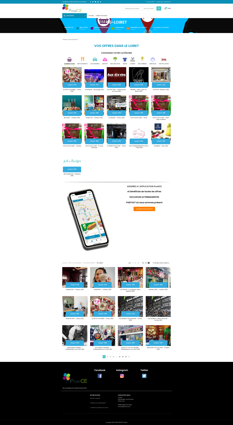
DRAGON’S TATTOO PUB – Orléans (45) (158, 348)
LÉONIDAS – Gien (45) (161, 146)
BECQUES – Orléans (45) (72, 118)
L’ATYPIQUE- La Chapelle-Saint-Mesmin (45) (130, 290)
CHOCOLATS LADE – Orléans (72, 146)
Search (158, 8)
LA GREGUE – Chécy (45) (116, 118)
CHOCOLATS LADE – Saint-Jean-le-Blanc (160, 118)
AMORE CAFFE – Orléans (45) (158, 289)
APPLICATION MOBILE (75, 263)
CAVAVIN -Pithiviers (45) (161, 89)
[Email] (95, 2)
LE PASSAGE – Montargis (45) (94, 89)
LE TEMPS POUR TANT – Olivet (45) (116, 146)
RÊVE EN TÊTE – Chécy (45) (75, 318)
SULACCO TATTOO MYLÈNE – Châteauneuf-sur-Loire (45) (130, 348)
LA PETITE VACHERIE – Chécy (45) (72, 90)
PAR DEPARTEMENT (89, 263)
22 (119, 356)
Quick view (80, 70)
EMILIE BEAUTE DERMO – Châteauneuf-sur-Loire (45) (74, 348)
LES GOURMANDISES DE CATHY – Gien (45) (138, 146)
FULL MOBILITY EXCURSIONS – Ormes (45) (130, 319)
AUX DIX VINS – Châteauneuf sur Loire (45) (116, 90)
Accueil (64, 263)
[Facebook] (91, 2)
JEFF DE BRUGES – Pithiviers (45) (72, 174)
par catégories (149, 8)
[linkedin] (100, 2)
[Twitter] (93, 2)
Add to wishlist (80, 74)
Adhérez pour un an (143, 209)
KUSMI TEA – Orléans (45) (94, 118)
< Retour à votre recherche (70, 39)
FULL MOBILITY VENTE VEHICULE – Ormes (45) (158, 319)
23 (122, 356)
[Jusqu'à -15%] (161, 74)
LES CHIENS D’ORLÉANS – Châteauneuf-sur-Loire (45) (102, 348)
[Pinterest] (98, 2)
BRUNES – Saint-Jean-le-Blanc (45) (139, 90)
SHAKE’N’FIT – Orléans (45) (102, 289)
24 (126, 356)
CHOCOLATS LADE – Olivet (138, 118)
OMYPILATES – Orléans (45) (75, 289)
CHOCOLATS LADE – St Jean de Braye (94, 146)
